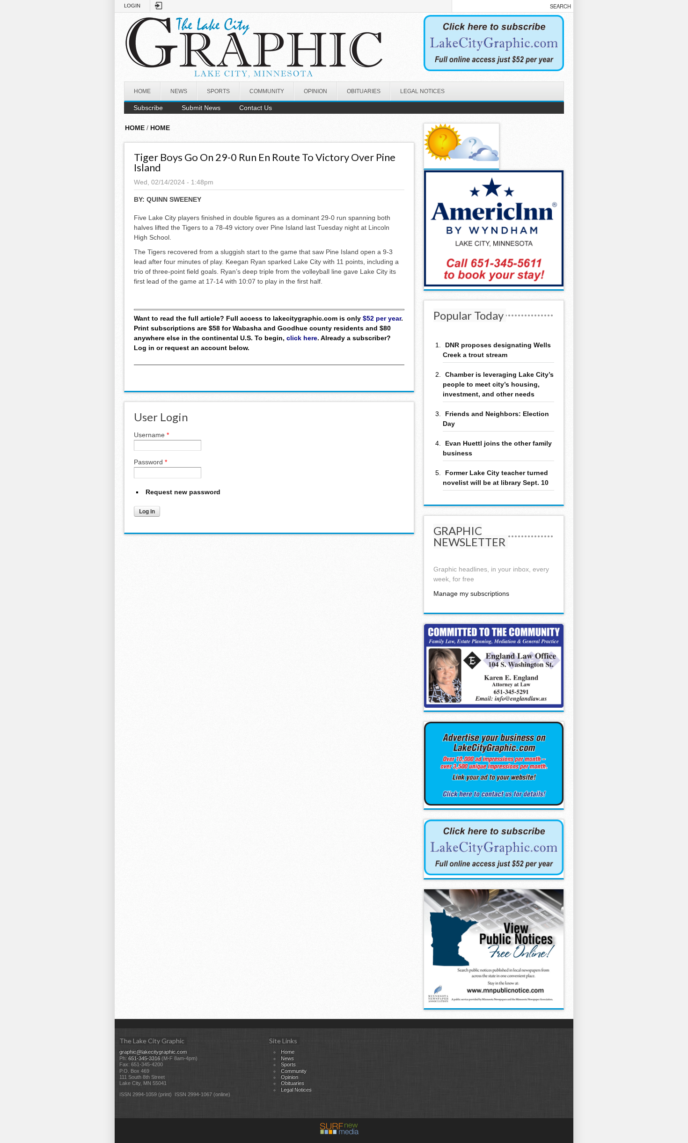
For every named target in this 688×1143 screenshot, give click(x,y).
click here (301, 338)
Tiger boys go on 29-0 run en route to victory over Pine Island (264, 162)
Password (150, 462)
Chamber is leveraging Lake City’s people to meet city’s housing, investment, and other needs (498, 384)
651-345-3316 (144, 1058)
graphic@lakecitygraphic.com (153, 1052)
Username (151, 435)
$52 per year (382, 318)
